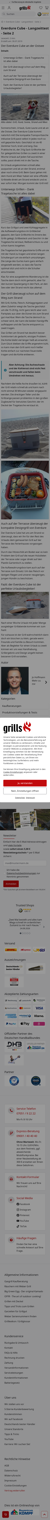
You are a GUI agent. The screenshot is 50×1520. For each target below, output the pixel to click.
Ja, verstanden (25, 783)
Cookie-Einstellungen (13, 772)
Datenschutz (20, 797)
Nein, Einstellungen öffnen (25, 790)
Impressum (30, 797)
